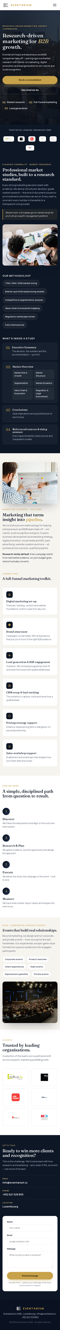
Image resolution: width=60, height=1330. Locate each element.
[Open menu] (54, 5)
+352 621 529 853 (13, 1193)
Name (10, 1222)
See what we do (30, 90)
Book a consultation (30, 79)
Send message (30, 1275)
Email (9, 1235)
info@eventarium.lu (15, 1181)
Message (11, 1249)
